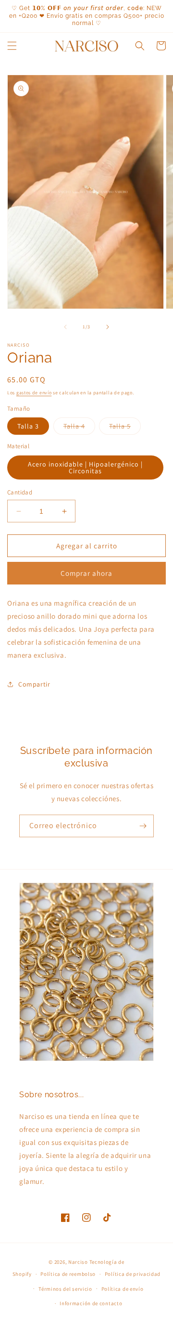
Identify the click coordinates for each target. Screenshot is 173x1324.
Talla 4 (79, 428)
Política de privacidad (133, 1274)
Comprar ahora (86, 573)
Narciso (78, 1262)
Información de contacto (91, 1303)
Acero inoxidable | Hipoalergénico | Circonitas (85, 467)
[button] (12, 45)
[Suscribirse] (142, 826)
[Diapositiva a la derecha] (107, 326)
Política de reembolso (68, 1274)
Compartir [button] (34, 684)
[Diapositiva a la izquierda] (65, 326)
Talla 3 (28, 426)
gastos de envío (34, 392)
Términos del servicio (65, 1288)
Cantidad (19, 492)
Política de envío (122, 1288)
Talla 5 (125, 428)
